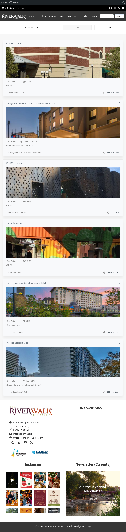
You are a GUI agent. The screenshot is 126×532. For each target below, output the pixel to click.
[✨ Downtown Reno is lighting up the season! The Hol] (54, 480)
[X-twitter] (118, 7)
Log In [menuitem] (4, 2)
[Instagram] (114, 7)
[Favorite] (119, 44)
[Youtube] (123, 7)
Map (109, 27)
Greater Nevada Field (17, 212)
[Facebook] (110, 7)
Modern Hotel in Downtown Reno (19, 146)
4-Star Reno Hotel (13, 325)
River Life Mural (13, 43)
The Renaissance (16, 332)
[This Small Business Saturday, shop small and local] (40, 480)
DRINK (27, 321)
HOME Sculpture (14, 163)
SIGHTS (28, 82)
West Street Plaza (16, 93)
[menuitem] (123, 2)
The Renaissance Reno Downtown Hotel (26, 283)
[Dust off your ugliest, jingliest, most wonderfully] (26, 480)
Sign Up (93, 498)
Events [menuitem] (16, 2)
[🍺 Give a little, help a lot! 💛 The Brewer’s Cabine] (54, 498)
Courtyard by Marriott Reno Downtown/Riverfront (31, 103)
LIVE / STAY (33, 142)
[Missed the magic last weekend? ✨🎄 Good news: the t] (12, 480)
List (77, 27)
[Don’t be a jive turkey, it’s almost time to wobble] (40, 498)
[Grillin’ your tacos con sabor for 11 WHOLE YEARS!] (12, 498)
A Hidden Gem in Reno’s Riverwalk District (23, 385)
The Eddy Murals (14, 223)
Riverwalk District (15, 272)
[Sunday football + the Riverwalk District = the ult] (26, 498)
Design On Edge (82, 526)
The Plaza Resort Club (17, 343)
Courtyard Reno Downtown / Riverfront (24, 153)
